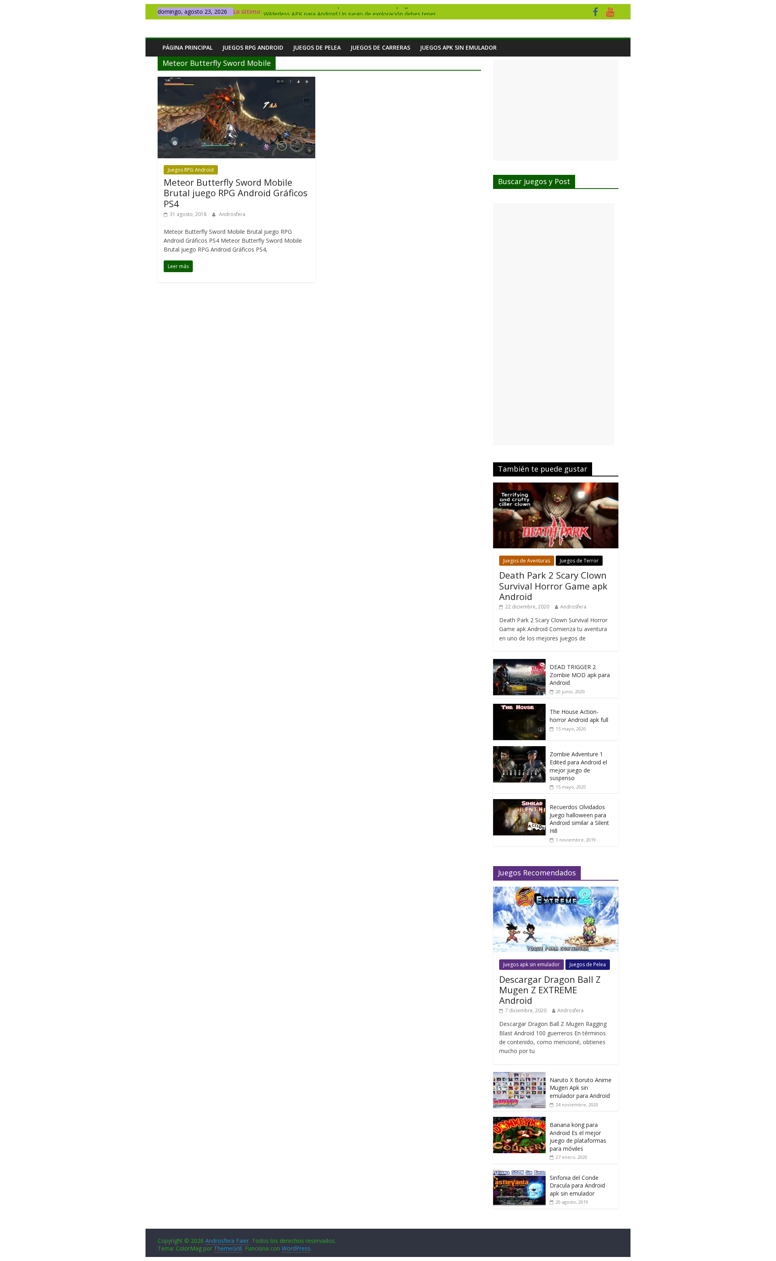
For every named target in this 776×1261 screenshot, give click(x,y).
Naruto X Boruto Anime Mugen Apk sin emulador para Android (581, 1087)
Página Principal (187, 47)
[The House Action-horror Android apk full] (519, 708)
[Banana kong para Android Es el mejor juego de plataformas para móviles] (519, 1121)
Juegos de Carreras (380, 47)
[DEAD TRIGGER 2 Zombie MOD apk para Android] (519, 663)
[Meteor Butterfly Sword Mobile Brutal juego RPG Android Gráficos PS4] (236, 81)
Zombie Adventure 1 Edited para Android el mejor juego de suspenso (578, 766)
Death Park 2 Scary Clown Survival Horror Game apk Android (553, 585)
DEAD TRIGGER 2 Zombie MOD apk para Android (580, 674)
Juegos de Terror (579, 560)
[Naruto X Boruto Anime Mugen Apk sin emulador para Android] (519, 1076)
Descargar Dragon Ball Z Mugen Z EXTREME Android (550, 990)
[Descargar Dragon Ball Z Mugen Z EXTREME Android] (555, 891)
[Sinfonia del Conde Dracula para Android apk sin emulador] (519, 1174)
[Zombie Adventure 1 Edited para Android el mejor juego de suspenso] (519, 750)
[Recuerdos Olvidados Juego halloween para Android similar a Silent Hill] (519, 803)
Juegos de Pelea (317, 47)
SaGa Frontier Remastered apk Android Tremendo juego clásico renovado (361, 11)
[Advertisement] (555, 110)
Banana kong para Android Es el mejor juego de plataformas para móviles (578, 1136)
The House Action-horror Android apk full (579, 716)
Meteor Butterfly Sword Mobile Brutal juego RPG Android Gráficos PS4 (236, 193)
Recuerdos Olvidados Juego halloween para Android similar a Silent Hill (579, 819)
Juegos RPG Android (252, 47)
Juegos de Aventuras (526, 560)
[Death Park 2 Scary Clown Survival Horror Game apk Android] (555, 487)
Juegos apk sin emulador (458, 47)
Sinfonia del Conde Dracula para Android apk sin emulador (577, 1185)
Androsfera (232, 214)
